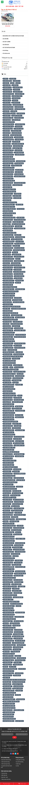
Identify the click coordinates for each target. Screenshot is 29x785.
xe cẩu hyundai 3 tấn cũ (9, 441)
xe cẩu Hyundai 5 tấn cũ (9, 289)
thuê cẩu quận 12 (19, 582)
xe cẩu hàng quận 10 (8, 328)
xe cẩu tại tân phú (18, 328)
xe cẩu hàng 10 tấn (19, 501)
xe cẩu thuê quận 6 (12, 349)
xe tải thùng (6, 495)
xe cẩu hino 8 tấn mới (20, 551)
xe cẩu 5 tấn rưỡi (20, 480)
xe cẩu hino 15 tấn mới (8, 172)
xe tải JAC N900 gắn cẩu (19, 473)
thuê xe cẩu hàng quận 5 (9, 332)
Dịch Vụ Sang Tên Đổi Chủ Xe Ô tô (11, 291)
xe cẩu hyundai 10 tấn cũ (9, 519)
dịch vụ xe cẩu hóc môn (8, 543)
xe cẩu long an (7, 584)
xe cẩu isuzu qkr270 (8, 514)
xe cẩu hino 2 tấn (7, 625)
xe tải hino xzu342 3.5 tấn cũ (10, 232)
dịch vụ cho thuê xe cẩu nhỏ (18, 224)
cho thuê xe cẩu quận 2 (8, 404)
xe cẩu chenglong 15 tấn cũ (9, 189)
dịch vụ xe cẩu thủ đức (8, 386)
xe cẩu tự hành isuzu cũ (9, 280)
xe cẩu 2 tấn (6, 323)
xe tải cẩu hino (19, 126)
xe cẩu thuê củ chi (7, 664)
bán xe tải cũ (6, 651)
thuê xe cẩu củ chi (7, 597)
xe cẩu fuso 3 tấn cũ (15, 495)
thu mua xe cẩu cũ (19, 367)
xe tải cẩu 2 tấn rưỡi (8, 215)
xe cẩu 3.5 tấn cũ (7, 148)
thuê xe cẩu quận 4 (19, 575)
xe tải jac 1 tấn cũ (17, 423)
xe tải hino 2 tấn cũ (17, 590)
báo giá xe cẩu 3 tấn (8, 230)
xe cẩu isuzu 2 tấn (7, 146)
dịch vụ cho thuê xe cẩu (8, 432)
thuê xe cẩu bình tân (20, 571)
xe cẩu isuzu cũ (7, 98)
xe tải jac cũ (17, 655)
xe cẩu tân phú (17, 675)
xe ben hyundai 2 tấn (8, 297)
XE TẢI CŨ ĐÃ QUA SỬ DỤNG (9, 47)
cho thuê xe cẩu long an (17, 239)
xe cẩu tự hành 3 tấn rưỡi (9, 341)
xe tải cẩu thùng (17, 397)
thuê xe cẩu (6, 603)
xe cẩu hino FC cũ (7, 87)
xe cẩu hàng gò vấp (8, 579)
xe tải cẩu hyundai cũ (8, 545)
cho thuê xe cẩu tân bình (9, 614)
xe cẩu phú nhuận (7, 647)
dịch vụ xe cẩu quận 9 (8, 484)
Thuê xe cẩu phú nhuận (9, 532)
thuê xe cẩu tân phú (8, 445)
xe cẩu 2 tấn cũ (20, 217)
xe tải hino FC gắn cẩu (8, 106)
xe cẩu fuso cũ (7, 102)
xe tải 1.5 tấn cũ (19, 241)
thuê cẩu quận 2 (19, 280)
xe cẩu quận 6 (16, 471)
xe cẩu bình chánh (18, 638)
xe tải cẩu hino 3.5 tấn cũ (9, 122)
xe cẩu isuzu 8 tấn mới (8, 560)
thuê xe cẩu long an (8, 473)
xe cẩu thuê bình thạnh (20, 228)
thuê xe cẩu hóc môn (19, 243)
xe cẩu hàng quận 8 (8, 310)
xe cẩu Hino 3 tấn (19, 139)
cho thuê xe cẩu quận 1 (8, 571)
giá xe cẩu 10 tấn (7, 378)
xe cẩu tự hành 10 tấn (8, 616)
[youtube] (18, 753)
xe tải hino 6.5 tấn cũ (17, 408)
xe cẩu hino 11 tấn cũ (17, 684)
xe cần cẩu (15, 556)
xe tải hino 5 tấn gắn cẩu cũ (9, 619)
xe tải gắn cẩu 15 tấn (8, 330)
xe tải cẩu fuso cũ (16, 428)
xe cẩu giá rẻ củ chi (8, 365)
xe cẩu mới (15, 100)
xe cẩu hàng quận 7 (8, 662)
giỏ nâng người (19, 406)
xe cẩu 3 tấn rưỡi (7, 688)
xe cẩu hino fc (7, 165)
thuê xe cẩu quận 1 (8, 686)
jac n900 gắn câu (18, 278)
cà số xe (20, 395)
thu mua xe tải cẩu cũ (19, 436)
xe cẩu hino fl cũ (20, 113)
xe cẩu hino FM (7, 133)
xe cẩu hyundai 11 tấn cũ (9, 295)
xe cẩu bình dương (15, 651)
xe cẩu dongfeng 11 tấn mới (10, 497)
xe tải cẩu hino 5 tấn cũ (17, 315)
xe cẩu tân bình (17, 198)
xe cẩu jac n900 (7, 402)
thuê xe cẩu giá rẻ (7, 321)
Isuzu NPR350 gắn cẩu (8, 226)
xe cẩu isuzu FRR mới (8, 582)
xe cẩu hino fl (6, 130)
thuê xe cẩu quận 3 (8, 354)
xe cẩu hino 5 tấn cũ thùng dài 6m (11, 369)
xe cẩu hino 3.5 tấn (18, 91)
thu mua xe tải (21, 208)
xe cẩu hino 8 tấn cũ (8, 128)
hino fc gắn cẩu (7, 254)
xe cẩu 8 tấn (6, 111)
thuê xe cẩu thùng (18, 579)
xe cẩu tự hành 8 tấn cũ (8, 430)
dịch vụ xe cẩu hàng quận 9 (9, 360)
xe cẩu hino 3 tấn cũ (20, 124)
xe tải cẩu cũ (12, 78)
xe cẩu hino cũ (17, 80)
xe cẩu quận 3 (22, 586)
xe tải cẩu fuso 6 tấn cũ (16, 135)
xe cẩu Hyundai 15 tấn (18, 527)
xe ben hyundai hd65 (18, 597)
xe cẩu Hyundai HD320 (8, 139)
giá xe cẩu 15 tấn (7, 221)
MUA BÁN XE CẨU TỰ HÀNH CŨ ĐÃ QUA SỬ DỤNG (13, 35)
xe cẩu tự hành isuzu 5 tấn (9, 627)
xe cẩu (12, 83)
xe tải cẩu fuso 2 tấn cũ (8, 671)
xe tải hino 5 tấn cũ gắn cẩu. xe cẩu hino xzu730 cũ (14, 679)
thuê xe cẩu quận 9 (20, 289)
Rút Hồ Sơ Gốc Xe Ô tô (8, 716)
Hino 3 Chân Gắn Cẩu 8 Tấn (18, 681)
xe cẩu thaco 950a (19, 545)
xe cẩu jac (6, 521)
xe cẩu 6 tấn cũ (7, 380)
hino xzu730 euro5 (8, 271)
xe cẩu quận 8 (18, 425)
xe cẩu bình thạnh (19, 456)
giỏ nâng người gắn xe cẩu (9, 708)
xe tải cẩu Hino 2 (7, 471)
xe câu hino (6, 83)
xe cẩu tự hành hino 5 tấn (18, 143)
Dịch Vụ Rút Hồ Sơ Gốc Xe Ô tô (10, 595)
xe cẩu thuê (6, 135)
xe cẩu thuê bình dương (9, 419)
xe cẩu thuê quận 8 (8, 198)
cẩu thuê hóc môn (21, 658)
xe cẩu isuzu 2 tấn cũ (8, 629)
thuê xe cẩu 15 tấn (19, 632)
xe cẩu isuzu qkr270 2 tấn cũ (10, 395)
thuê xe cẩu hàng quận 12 (9, 699)
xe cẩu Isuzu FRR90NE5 (9, 566)
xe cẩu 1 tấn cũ (19, 172)
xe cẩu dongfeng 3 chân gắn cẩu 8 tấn (12, 306)
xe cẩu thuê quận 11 (8, 304)
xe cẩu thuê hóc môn (18, 478)
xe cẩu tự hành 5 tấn (8, 284)
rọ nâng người (16, 588)
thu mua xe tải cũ (18, 534)
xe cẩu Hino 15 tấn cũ (8, 599)
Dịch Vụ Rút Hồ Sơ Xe (8, 248)
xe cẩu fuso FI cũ (7, 423)
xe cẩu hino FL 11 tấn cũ (9, 569)
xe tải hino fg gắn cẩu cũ (19, 250)
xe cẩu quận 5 (7, 506)
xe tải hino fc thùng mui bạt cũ (10, 287)
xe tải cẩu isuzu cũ (19, 137)
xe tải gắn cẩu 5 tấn (8, 710)
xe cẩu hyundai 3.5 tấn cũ (16, 323)
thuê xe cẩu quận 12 (19, 399)
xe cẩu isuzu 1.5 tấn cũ (8, 673)
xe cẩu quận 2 (19, 226)
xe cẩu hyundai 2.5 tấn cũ (9, 161)
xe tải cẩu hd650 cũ (8, 593)
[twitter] (15, 753)
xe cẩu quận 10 (19, 560)
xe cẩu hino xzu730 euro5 (9, 389)
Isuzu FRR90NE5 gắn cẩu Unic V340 (11, 451)
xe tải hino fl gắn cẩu (8, 156)
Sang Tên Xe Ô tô (21, 645)
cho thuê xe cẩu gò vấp (8, 694)
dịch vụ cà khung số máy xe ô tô (10, 467)
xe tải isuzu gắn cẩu (8, 399)
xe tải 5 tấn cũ (18, 297)
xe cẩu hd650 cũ (7, 141)
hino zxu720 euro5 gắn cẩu (9, 213)
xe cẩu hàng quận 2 (8, 638)
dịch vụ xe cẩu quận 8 (18, 499)
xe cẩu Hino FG (7, 115)
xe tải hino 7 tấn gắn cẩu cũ (9, 208)
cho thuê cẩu (6, 553)
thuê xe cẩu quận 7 (20, 430)
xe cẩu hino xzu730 (19, 128)
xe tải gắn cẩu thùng (8, 276)
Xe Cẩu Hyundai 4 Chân (8, 410)
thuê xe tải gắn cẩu (8, 371)
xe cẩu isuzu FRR (16, 119)
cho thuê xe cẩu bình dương (9, 191)
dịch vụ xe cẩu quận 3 (8, 243)
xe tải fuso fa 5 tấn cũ (18, 378)
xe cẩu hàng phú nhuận (8, 237)
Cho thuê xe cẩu (6, 53)
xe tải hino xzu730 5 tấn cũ (9, 113)
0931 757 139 (19, 6)
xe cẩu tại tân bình (20, 376)
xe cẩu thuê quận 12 (21, 519)
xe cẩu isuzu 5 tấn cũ (16, 130)
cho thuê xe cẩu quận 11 (9, 606)
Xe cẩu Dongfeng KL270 (9, 241)
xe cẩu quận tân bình (8, 501)
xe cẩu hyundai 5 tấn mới (9, 180)
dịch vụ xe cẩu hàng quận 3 (9, 658)
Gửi (14, 737)
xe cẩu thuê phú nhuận (8, 415)
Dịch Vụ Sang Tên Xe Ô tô (9, 412)
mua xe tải (6, 623)
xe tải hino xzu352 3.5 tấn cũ (10, 460)
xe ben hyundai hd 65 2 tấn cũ (10, 488)
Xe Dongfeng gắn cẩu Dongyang (10, 421)
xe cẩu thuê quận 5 (16, 263)
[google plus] (13, 753)
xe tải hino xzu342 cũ (8, 343)
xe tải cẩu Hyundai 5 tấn (9, 690)
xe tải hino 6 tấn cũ (8, 527)
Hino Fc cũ (18, 532)
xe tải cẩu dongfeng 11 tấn (9, 373)
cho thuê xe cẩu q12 (8, 278)
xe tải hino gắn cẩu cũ (8, 163)
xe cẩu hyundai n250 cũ (19, 549)
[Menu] (2, 2)
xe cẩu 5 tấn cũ (7, 96)
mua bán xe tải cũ (7, 302)
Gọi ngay (7, 784)
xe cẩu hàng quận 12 (18, 634)
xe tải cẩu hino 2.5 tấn (8, 512)
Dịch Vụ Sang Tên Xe (16, 530)
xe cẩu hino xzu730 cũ (17, 402)
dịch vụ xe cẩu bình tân (8, 456)
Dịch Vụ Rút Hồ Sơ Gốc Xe (9, 486)
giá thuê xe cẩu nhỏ (8, 508)
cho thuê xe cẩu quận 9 (8, 714)
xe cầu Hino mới (7, 100)
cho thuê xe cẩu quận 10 (20, 514)
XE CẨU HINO (5, 38)
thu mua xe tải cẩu (15, 553)
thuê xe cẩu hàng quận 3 (9, 540)
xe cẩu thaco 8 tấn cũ (20, 660)
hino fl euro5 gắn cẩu (8, 573)
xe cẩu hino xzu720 (18, 321)
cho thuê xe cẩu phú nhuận (9, 718)
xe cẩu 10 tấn (6, 315)
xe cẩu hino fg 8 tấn (20, 543)
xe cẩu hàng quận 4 (8, 345)
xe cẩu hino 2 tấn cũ (8, 575)
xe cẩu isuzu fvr (16, 326)
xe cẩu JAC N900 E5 (16, 584)
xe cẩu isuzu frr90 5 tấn (9, 334)
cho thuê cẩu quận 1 (8, 336)
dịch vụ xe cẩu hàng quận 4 (9, 645)
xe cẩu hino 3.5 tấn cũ (17, 96)
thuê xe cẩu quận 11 (8, 193)
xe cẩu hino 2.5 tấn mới (20, 176)
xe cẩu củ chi (19, 486)
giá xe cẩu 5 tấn (7, 590)
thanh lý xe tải (7, 510)
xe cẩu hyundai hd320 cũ (9, 159)
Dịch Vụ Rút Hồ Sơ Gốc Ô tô (9, 363)
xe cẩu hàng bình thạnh (8, 339)
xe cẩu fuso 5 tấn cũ (8, 425)
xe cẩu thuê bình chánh (8, 406)
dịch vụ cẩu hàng (7, 382)
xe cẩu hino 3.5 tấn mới (8, 124)
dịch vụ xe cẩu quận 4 (8, 234)
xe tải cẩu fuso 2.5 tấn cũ (9, 558)
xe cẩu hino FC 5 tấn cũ (8, 93)
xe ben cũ (6, 367)
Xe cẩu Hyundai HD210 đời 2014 (10, 319)
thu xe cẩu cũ (13, 666)
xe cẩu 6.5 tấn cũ (17, 195)
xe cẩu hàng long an (19, 152)
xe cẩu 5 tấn (20, 525)
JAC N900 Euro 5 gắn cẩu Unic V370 (11, 701)
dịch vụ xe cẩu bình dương (16, 603)
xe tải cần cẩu (22, 668)
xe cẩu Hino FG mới (20, 154)
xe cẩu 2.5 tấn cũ (7, 491)
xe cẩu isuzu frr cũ (7, 675)
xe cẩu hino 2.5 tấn (8, 438)
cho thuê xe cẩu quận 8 (8, 376)
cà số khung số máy (8, 274)
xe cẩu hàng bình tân (8, 228)
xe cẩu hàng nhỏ (7, 684)
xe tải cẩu (19, 606)
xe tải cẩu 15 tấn (18, 562)
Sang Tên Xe (18, 234)
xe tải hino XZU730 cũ (17, 115)
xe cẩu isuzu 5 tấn (7, 91)
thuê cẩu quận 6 (7, 300)
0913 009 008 (10, 6)
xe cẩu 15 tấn (6, 677)
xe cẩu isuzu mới (16, 98)
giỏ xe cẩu (18, 282)
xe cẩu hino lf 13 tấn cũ (19, 267)
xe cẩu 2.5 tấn (18, 512)
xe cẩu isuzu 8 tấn (7, 443)
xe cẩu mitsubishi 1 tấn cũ (9, 447)
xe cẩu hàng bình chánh (9, 523)
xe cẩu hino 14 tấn (18, 365)
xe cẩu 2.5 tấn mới (7, 499)
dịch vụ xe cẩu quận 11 (17, 493)
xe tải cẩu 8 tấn (16, 141)
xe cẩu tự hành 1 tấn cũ (20, 330)
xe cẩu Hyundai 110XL (8, 150)
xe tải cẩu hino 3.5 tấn (8, 109)
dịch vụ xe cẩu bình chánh (9, 705)
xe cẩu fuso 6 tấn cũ (18, 146)
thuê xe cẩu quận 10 (8, 219)
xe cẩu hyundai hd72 (18, 647)
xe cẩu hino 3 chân (7, 187)
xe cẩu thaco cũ (16, 358)
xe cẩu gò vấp (6, 517)
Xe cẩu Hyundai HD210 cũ (9, 434)
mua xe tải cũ (6, 239)
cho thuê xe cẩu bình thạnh (9, 525)
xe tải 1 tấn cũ (7, 308)
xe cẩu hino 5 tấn (7, 185)
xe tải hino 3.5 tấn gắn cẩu (9, 475)
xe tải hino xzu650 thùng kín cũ (10, 482)
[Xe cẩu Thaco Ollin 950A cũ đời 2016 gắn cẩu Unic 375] (7, 17)
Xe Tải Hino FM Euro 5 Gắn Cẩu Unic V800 (12, 265)
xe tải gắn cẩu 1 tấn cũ (18, 221)
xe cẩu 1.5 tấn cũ (19, 441)
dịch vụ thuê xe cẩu (20, 317)
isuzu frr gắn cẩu (7, 556)
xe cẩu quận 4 (19, 690)
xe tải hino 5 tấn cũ (19, 117)
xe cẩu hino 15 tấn (20, 93)
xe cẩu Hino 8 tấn (19, 106)
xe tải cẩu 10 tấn (7, 200)
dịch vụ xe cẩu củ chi (19, 248)
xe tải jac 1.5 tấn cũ (20, 538)
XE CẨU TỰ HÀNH (6, 41)
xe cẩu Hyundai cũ (7, 89)
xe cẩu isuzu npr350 (20, 566)
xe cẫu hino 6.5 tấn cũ (8, 178)
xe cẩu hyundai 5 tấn (8, 137)
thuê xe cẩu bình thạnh (8, 640)
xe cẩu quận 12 (7, 224)
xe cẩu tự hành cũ (7, 80)
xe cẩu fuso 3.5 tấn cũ (8, 608)
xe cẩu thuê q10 (18, 629)
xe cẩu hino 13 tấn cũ (18, 508)
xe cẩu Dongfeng (7, 195)
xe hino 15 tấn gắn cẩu (8, 660)
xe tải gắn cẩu (18, 193)
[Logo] (14, 2)
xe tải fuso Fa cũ (7, 504)
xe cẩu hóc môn (7, 588)
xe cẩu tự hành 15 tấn (19, 445)
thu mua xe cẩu (7, 493)
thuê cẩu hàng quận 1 (19, 454)
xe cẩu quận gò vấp (8, 397)
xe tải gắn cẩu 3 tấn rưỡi (20, 573)
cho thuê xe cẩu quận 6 (8, 417)
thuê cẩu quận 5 (7, 681)
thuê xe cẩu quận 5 (17, 564)
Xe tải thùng (5, 50)
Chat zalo (23, 784)
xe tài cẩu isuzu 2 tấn (20, 334)
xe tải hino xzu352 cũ (17, 688)
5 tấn (5, 349)
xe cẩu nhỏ (15, 382)
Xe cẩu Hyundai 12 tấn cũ (9, 206)
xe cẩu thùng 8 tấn (21, 161)
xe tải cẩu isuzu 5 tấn (17, 104)
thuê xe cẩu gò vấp (19, 274)
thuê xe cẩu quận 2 (14, 521)
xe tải (11, 367)
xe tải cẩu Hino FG (7, 649)
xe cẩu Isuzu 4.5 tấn (17, 185)
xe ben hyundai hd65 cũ (9, 721)
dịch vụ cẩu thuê (15, 506)
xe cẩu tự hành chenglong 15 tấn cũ (11, 601)
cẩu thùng (18, 694)
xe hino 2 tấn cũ (7, 358)
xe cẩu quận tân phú (8, 562)
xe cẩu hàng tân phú (8, 632)
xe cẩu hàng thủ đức (8, 211)
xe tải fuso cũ (6, 263)
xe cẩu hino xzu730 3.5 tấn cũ (10, 586)
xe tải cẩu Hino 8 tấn (16, 133)
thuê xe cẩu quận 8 (20, 612)
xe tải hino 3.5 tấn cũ (8, 176)
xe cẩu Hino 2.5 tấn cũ (16, 165)
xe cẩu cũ (6, 78)
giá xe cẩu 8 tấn (19, 169)
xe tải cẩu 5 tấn (7, 408)
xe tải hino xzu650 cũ (18, 710)
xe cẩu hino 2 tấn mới (8, 697)
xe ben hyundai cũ (7, 250)
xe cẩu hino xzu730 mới (9, 384)
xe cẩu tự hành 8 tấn (8, 182)
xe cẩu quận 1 (19, 384)
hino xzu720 (20, 373)
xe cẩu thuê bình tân (18, 686)
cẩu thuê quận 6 (17, 649)
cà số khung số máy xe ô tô (9, 577)
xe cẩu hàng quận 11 (17, 547)
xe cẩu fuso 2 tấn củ (8, 256)
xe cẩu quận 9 (7, 530)
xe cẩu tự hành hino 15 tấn (9, 393)
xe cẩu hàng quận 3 (8, 478)
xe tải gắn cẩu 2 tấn (8, 391)
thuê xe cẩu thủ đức (15, 623)
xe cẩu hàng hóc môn (18, 354)
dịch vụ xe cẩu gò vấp (8, 347)
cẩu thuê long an (20, 699)
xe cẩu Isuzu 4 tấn (19, 174)
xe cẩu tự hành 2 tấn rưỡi (19, 271)
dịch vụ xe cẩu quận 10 (18, 443)
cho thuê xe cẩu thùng (20, 347)
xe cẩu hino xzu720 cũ (8, 462)
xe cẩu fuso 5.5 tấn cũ (17, 504)
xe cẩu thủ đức (19, 150)
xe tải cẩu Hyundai (19, 163)
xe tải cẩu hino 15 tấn (8, 117)
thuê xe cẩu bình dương (19, 302)
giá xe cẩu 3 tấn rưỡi (20, 640)
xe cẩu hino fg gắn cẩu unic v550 (10, 313)
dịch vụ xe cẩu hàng (19, 621)
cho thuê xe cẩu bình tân (20, 336)
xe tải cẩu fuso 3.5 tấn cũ (19, 371)
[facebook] (11, 753)
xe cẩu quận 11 (17, 662)
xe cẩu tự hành (7, 85)
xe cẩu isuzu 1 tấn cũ (19, 256)
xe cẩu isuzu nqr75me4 (9, 612)
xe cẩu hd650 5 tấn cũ (8, 655)
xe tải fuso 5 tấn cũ (19, 616)
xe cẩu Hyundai (7, 119)
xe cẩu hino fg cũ (15, 102)
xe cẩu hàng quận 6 (20, 237)
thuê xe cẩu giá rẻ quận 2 (9, 703)
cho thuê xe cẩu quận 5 (8, 449)
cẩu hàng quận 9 (17, 593)
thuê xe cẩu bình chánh (8, 282)
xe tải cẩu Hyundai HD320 (18, 642)
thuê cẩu (5, 666)
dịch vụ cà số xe (17, 345)
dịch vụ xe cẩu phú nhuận (9, 293)
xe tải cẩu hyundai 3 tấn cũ (9, 217)
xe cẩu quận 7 (16, 245)
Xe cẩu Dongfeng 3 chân (9, 653)
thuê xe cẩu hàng (17, 491)
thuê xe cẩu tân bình (8, 261)
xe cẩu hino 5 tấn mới (8, 174)
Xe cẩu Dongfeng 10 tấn (9, 538)
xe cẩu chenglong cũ (17, 300)
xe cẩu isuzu (15, 85)
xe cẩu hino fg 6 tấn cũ (8, 551)
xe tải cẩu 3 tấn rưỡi (8, 458)
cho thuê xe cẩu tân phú (20, 219)
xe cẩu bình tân (17, 269)
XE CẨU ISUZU (6, 44)
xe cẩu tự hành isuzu (19, 276)
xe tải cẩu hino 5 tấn (8, 152)
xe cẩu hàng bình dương (9, 536)
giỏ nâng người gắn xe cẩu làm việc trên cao (13, 356)
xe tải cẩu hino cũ (7, 104)
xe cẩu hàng (13, 111)
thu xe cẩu (15, 252)
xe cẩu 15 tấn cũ (19, 721)
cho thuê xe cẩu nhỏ (8, 267)
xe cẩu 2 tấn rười (17, 438)
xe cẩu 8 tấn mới (19, 673)
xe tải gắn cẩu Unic (17, 254)
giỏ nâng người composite (9, 480)
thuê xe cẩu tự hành (8, 436)
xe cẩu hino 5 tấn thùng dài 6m (10, 668)
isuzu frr (18, 258)
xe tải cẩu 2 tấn (16, 625)
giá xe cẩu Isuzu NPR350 (18, 636)
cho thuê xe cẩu (7, 252)
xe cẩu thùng (14, 517)
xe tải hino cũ (16, 89)
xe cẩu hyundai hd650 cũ (9, 712)
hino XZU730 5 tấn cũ (19, 109)
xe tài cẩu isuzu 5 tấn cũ (9, 167)
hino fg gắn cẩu (7, 428)
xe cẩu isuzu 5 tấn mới (8, 126)
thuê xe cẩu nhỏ (7, 636)
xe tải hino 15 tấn (7, 245)
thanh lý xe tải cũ (19, 417)
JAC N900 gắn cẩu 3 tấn (9, 352)
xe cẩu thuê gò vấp (8, 469)
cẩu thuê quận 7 (7, 547)
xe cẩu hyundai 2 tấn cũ (20, 182)
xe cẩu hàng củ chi (7, 549)
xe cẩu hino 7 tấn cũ (17, 148)
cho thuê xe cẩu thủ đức (17, 510)
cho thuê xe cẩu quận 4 (8, 464)
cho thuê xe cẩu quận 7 (8, 317)
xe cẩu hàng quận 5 (17, 380)
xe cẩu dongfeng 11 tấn (9, 610)
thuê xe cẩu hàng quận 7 (9, 204)
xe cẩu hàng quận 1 (8, 269)
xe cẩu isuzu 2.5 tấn (8, 454)
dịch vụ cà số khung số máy (9, 692)
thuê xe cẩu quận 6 (8, 534)
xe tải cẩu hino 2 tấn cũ (20, 343)
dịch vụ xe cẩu (20, 204)
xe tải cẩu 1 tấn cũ (7, 634)
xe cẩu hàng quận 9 (20, 410)
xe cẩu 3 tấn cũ (7, 564)
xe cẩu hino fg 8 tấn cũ (8, 154)
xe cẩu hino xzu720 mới (9, 258)
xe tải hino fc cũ (7, 642)
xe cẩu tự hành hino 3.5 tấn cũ (10, 202)
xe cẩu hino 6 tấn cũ (18, 664)
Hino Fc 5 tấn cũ (19, 415)
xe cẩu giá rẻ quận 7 (8, 621)
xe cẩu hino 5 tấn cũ (17, 87)
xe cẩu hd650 (19, 352)
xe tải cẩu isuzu (7, 326)
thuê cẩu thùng (17, 469)
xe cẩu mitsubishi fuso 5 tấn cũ (18, 308)
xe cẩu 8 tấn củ (7, 143)
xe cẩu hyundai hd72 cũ (9, 169)
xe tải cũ (18, 83)
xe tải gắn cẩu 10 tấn (19, 261)
